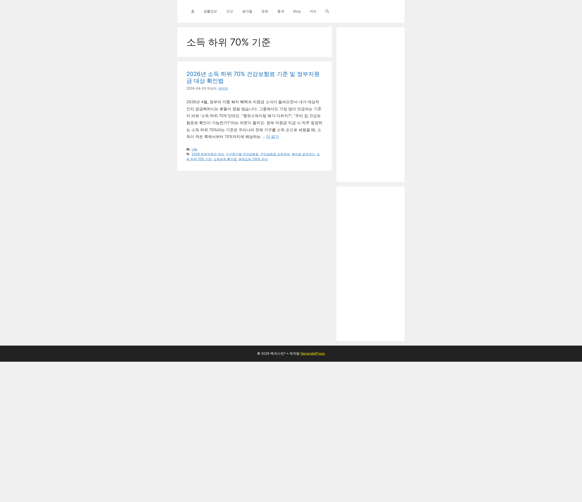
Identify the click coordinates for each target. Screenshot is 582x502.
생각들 (247, 11)
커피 (313, 11)
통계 (280, 11)
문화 (264, 11)
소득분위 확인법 (225, 159)
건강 (229, 11)
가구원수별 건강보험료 (242, 154)
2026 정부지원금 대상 (208, 154)
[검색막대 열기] (327, 11)
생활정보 (210, 11)
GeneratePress (313, 353)
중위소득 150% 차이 (253, 159)
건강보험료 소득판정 (275, 154)
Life (194, 149)
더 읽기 (272, 136)
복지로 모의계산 (303, 154)
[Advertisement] (371, 104)
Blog (297, 11)
